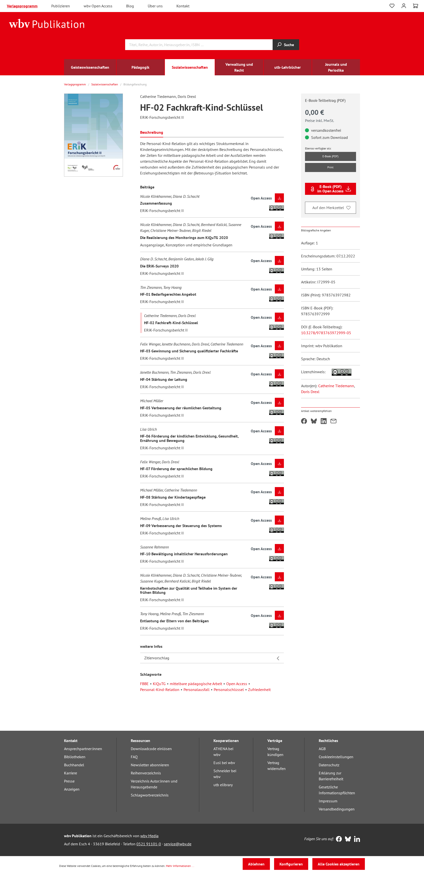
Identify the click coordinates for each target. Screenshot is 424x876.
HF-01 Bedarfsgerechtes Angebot (168, 294)
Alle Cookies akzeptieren (338, 864)
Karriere (70, 772)
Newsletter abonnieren (150, 764)
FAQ (134, 756)
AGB (322, 748)
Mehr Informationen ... (180, 866)
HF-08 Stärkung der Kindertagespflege (173, 497)
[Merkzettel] (392, 5)
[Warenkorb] (415, 5)
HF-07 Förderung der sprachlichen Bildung (176, 468)
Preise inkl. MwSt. (319, 120)
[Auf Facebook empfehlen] (304, 421)
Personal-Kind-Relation (159, 689)
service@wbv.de (177, 843)
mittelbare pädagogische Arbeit (196, 683)
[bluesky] (347, 839)
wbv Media (149, 835)
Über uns (155, 5)
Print (330, 167)
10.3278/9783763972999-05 (326, 332)
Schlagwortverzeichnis (150, 795)
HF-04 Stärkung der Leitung (163, 379)
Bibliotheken (74, 756)
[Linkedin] (356, 839)
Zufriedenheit (259, 689)
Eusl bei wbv (224, 762)
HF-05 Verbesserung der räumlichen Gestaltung (180, 407)
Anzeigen (72, 789)
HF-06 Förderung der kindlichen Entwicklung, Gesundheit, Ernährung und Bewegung (189, 438)
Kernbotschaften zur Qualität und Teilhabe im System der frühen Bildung (188, 590)
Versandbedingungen (337, 809)
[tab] (151, 131)
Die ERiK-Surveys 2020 (159, 266)
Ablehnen (256, 864)
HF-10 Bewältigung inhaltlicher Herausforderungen (184, 553)
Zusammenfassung (156, 203)
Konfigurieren (291, 864)
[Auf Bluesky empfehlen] (314, 421)
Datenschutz (329, 764)
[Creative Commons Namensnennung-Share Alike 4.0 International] (339, 371)
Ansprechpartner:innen (83, 748)
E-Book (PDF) (330, 156)
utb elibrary (223, 784)
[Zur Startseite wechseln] (46, 23)
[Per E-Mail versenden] (333, 421)
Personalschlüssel (229, 689)
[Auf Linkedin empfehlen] (324, 421)
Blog (130, 5)
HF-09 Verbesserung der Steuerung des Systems (181, 525)
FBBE (144, 683)
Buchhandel (74, 764)
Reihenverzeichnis (146, 772)
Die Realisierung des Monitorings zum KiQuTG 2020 (184, 237)
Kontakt (182, 5)
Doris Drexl (310, 391)
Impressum (328, 800)
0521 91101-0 (148, 843)
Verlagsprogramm (22, 5)
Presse (69, 781)
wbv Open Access (98, 5)
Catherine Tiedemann (336, 385)
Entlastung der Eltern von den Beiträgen (174, 620)
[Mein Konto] (403, 5)
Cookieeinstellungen (336, 756)
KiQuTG (159, 683)
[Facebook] (338, 839)
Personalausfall (197, 689)
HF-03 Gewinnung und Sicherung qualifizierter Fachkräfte (189, 350)
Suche (289, 44)
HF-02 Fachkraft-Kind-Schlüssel (171, 322)
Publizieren (60, 5)
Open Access (236, 683)
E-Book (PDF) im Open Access (330, 188)
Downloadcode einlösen (151, 748)
